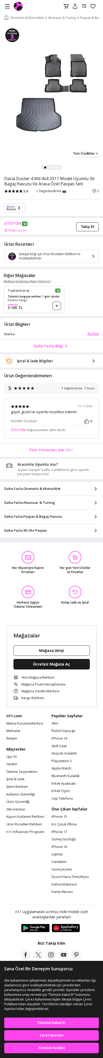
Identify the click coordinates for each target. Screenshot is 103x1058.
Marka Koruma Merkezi (24, 723)
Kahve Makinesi (64, 884)
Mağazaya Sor (17, 230)
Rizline (93, 333)
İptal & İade (15, 779)
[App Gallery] (66, 928)
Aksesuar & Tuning (62, 18)
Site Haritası (15, 809)
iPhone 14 (59, 738)
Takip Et (87, 227)
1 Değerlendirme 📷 (51, 191)
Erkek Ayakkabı (64, 784)
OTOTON (12, 223)
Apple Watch (61, 768)
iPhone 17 (59, 832)
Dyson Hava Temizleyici (70, 877)
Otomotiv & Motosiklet (27, 18)
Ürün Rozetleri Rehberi (24, 824)
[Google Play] (35, 928)
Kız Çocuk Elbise (64, 824)
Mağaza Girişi (51, 650)
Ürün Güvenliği (18, 802)
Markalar (13, 731)
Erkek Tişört (61, 791)
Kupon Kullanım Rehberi (25, 817)
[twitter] (38, 958)
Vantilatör (59, 862)
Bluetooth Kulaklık (66, 776)
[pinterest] (76, 958)
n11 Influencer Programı (25, 832)
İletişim (11, 738)
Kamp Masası (62, 892)
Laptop (57, 854)
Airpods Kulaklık (64, 753)
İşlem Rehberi (17, 787)
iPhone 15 (59, 817)
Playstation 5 (62, 761)
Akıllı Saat (59, 746)
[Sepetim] (66, 6)
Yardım (11, 764)
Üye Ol (11, 757)
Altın (55, 723)
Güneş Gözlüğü (64, 839)
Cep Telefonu (62, 799)
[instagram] (51, 958)
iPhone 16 (59, 847)
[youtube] (63, 958)
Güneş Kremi (62, 869)
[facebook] (25, 958)
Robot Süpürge (63, 731)
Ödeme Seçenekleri (22, 772)
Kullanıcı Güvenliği (20, 794)
